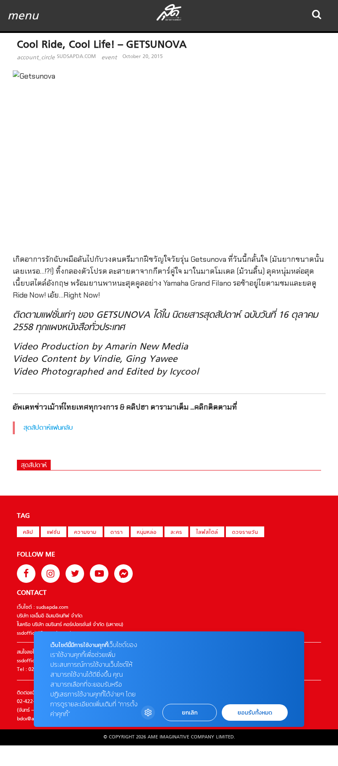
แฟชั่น (53, 533)
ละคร (176, 533)
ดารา (116, 533)
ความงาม (85, 533)
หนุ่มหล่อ (147, 533)
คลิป (28, 533)
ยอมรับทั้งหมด (254, 712)
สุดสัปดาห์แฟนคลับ (48, 428)
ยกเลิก (189, 712)
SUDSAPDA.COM (76, 57)
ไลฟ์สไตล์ (207, 533)
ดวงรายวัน (245, 533)
